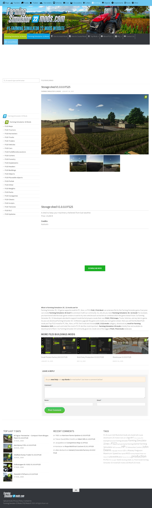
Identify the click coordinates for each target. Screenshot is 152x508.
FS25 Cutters (10, 155)
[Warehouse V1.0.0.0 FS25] (130, 345)
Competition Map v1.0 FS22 (77, 443)
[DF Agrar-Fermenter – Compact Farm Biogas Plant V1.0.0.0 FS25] (7, 438)
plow (120, 457)
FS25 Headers (10, 166)
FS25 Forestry (10, 159)
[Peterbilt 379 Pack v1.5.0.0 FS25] (7, 477)
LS (127, 451)
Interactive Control (135, 447)
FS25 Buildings (47, 80)
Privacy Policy (18, 501)
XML (133, 460)
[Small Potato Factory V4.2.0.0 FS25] (59, 345)
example (106, 441)
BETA (125, 438)
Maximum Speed (110, 453)
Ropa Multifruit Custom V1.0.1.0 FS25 (79, 446)
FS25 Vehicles (10, 144)
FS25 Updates (10, 214)
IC (126, 447)
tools (119, 459)
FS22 (114, 443)
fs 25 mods (136, 463)
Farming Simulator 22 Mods (38, 36)
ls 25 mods (115, 438)
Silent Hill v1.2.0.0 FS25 (86, 439)
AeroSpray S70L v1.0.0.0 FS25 (25, 445)
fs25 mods (121, 463)
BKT (132, 437)
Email (99, 400)
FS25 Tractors (10, 130)
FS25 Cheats (9, 199)
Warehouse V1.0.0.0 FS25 (122, 357)
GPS (114, 447)
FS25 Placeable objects (14, 177)
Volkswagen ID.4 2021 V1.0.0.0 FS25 (27, 464)
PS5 (107, 460)
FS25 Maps (9, 126)
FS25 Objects (10, 174)
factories (112, 441)
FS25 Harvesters (11, 133)
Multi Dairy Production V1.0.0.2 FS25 (90, 357)
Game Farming (128, 444)
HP (123, 447)
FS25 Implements (11, 163)
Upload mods (7, 501)
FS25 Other (9, 185)
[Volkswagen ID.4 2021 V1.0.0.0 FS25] (7, 467)
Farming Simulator (122, 441)
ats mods (131, 435)
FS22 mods (138, 460)
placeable (113, 456)
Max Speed (122, 454)
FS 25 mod (107, 435)
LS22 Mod (115, 435)
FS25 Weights (10, 188)
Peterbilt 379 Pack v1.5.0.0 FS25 (26, 474)
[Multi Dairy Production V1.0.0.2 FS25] (95, 345)
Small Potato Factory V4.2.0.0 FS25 (54, 357)
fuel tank (120, 444)
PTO (110, 460)
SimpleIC (114, 460)
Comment (48, 385)
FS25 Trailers (10, 141)
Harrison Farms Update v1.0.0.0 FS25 (76, 435)
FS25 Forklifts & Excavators (15, 152)
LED (124, 450)
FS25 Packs (9, 192)
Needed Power (139, 454)
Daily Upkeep (137, 438)
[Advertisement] (76, 60)
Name (47, 400)
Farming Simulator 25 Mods (15, 36)
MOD (128, 453)
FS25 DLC (8, 210)
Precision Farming (126, 457)
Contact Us (27, 501)
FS (110, 444)
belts (122, 438)
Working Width (126, 460)
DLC (142, 438)
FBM (107, 444)
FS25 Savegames (11, 196)
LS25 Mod (128, 463)
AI (119, 438)
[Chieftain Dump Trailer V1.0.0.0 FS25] (7, 457)
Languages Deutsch (117, 451)
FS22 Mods (26, 503)
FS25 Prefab (9, 181)
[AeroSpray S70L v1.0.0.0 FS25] (7, 448)
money (132, 454)
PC (108, 457)
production (138, 456)
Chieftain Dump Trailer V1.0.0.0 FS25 (27, 455)
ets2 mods (123, 435)
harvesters (118, 447)
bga (128, 437)
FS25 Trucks (9, 137)
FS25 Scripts (9, 203)
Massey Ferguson (135, 450)
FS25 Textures (10, 207)
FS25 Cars (8, 148)
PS (104, 460)
